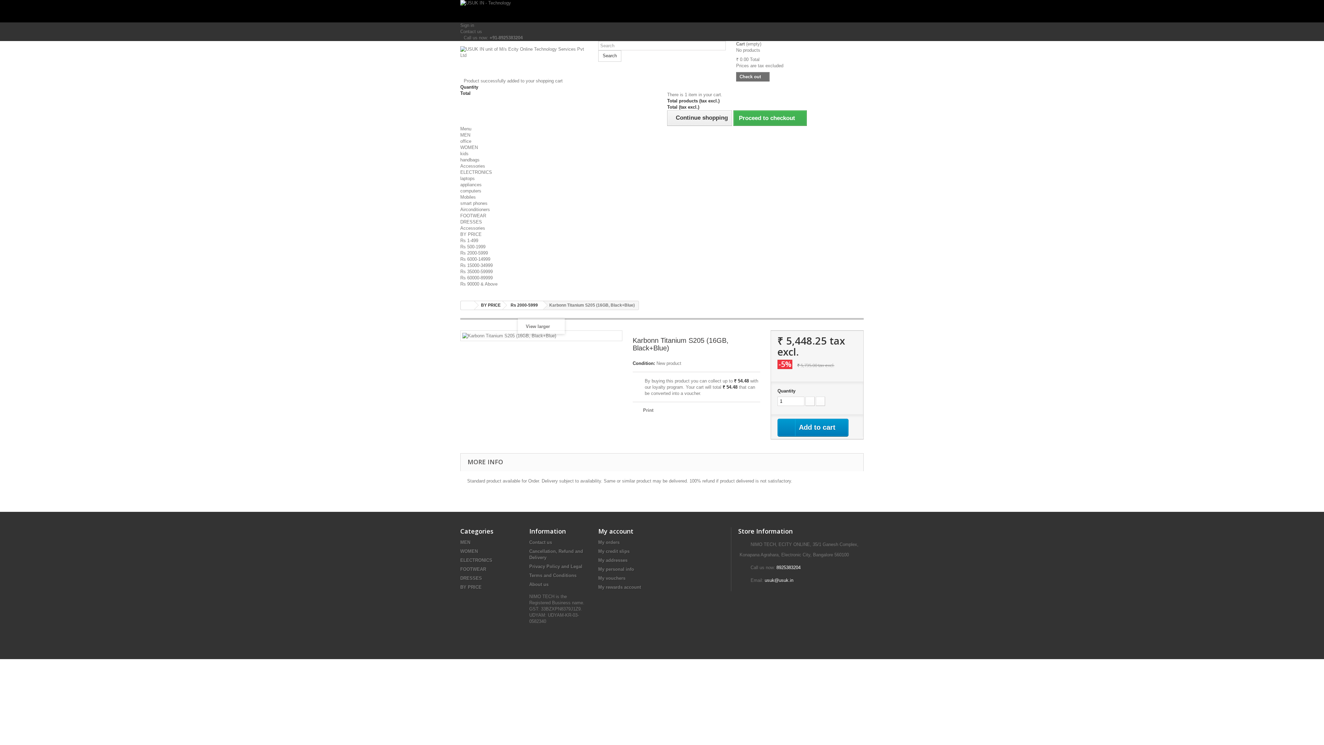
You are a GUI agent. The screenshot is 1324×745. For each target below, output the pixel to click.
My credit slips (614, 551)
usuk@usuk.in (779, 580)
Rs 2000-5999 (474, 253)
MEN (465, 135)
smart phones (474, 203)
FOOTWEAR (473, 215)
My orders (609, 542)
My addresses (613, 560)
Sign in (467, 25)
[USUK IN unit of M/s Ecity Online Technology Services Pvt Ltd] (524, 62)
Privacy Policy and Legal (555, 566)
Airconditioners (475, 209)
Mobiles (468, 197)
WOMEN (469, 147)
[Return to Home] (467, 305)
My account (615, 531)
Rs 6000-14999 (475, 259)
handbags (470, 159)
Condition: (644, 363)
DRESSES (471, 222)
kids (464, 153)
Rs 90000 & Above (479, 284)
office (465, 141)
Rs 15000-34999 (476, 265)
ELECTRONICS (476, 172)
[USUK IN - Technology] (662, 11)
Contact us (471, 31)
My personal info (616, 569)
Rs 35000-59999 (476, 271)
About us (539, 584)
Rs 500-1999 (472, 246)
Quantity (786, 391)
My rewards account (619, 587)
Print (648, 410)
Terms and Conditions (552, 575)
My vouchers (611, 578)
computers (470, 190)
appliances (471, 184)
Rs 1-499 (469, 240)
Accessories (472, 166)
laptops (467, 178)
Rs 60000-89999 (476, 277)
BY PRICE (471, 234)
